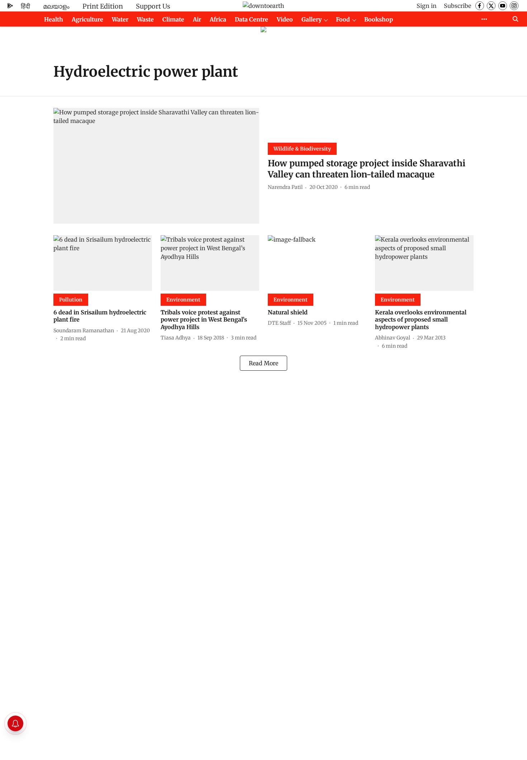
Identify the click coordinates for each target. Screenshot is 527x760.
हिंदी (25, 6)
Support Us (153, 6)
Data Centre (251, 19)
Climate (173, 19)
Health (53, 19)
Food (343, 19)
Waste (145, 19)
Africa (218, 19)
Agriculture (87, 19)
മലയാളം (56, 6)
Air (197, 19)
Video (285, 19)
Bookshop (378, 19)
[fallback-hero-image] (156, 166)
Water (120, 19)
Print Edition (102, 6)
